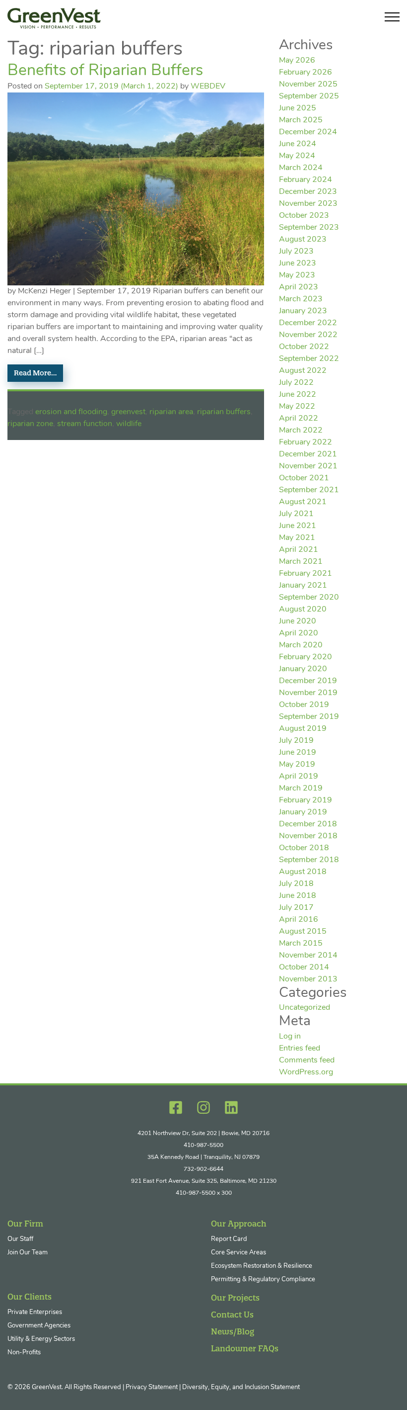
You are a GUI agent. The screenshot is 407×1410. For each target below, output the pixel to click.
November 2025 (308, 84)
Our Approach (239, 1223)
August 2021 (303, 502)
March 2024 (301, 168)
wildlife (128, 424)
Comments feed (307, 1060)
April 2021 (298, 550)
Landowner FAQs (244, 1348)
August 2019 (303, 729)
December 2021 (308, 454)
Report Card (229, 1239)
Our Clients (29, 1296)
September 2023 (309, 228)
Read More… (35, 372)
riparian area (171, 412)
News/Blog (232, 1331)
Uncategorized (304, 1008)
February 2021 (305, 574)
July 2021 (296, 514)
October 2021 (304, 478)
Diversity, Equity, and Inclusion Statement (241, 1387)
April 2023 (298, 287)
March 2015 (301, 944)
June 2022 (297, 395)
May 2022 (297, 407)
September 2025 (309, 96)
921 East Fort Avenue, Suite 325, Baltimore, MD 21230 (203, 1181)
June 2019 (297, 753)
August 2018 (303, 872)
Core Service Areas (238, 1252)
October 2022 (304, 347)
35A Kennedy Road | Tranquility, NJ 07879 (203, 1157)
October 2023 (304, 216)
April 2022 (298, 419)
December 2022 (308, 323)
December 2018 (308, 824)
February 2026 (305, 73)
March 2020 (301, 645)
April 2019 (298, 777)
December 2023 (308, 192)
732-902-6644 (203, 1169)
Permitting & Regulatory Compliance (263, 1279)
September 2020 (309, 598)
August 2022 (303, 371)
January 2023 (303, 311)
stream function (84, 424)
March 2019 (301, 789)
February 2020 (305, 657)
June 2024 (297, 144)
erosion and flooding (71, 412)
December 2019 (308, 681)
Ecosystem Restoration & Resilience (261, 1266)
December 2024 (308, 132)
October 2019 (304, 705)
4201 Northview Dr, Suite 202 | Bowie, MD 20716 (203, 1134)
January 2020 (303, 669)
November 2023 (308, 204)
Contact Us (232, 1315)
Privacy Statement (152, 1387)
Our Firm (25, 1223)
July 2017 (296, 908)
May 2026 (297, 61)
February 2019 (305, 800)
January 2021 (303, 586)
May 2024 (297, 156)
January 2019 (303, 812)
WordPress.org (306, 1072)
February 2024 (305, 180)
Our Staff (20, 1239)
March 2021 (301, 562)
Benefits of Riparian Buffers (105, 71)
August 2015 (303, 932)
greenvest (128, 412)
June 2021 (297, 526)
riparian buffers (224, 412)
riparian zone (30, 424)
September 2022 (309, 359)
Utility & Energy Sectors (41, 1339)
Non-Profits (24, 1352)
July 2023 (296, 252)
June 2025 (297, 108)
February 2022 (305, 442)
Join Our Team (27, 1252)
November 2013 (308, 979)
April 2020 (298, 633)
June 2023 (297, 263)
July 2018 (296, 884)
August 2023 (303, 240)
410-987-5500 (203, 1145)
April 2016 (298, 920)
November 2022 (308, 335)
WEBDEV (208, 86)
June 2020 (297, 621)
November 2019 (308, 693)
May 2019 (297, 765)
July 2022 (296, 383)
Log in (290, 1037)
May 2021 (297, 538)
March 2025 (301, 120)
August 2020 (303, 610)
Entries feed (299, 1049)
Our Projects (235, 1298)
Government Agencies (38, 1325)
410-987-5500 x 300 (204, 1193)
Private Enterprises (34, 1312)
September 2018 (309, 860)
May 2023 (297, 275)
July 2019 (296, 741)
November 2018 (308, 836)
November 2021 (308, 466)
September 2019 (309, 717)
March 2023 (301, 299)
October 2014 (304, 967)
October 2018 (304, 848)
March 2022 (301, 431)
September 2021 (309, 490)
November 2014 (308, 956)
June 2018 (297, 896)
